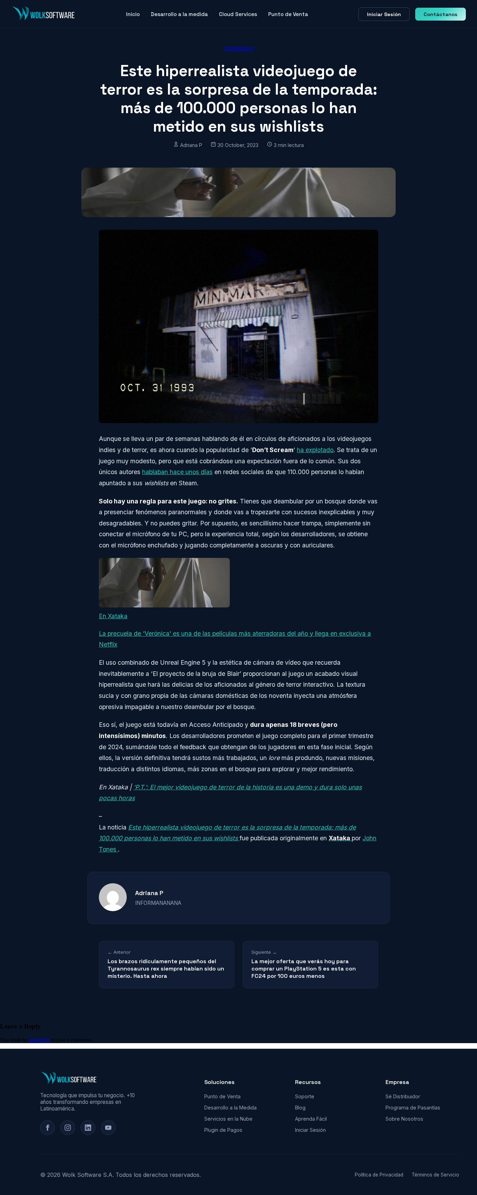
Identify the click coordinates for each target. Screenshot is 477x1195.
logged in (39, 1040)
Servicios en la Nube (228, 1119)
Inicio (133, 14)
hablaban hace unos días (177, 471)
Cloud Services (238, 14)
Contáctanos (440, 14)
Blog (300, 1108)
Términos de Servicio (435, 1175)
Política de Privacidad (379, 1175)
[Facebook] (47, 1127)
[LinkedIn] (88, 1127)
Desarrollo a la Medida (230, 1108)
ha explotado (315, 449)
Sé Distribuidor (403, 1096)
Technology (238, 48)
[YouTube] (108, 1127)
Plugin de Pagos (223, 1130)
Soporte (304, 1096)
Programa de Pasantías (413, 1108)
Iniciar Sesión (384, 14)
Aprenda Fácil (311, 1119)
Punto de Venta (288, 14)
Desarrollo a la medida (179, 14)
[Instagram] (67, 1127)
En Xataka (113, 616)
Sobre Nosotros (404, 1119)
